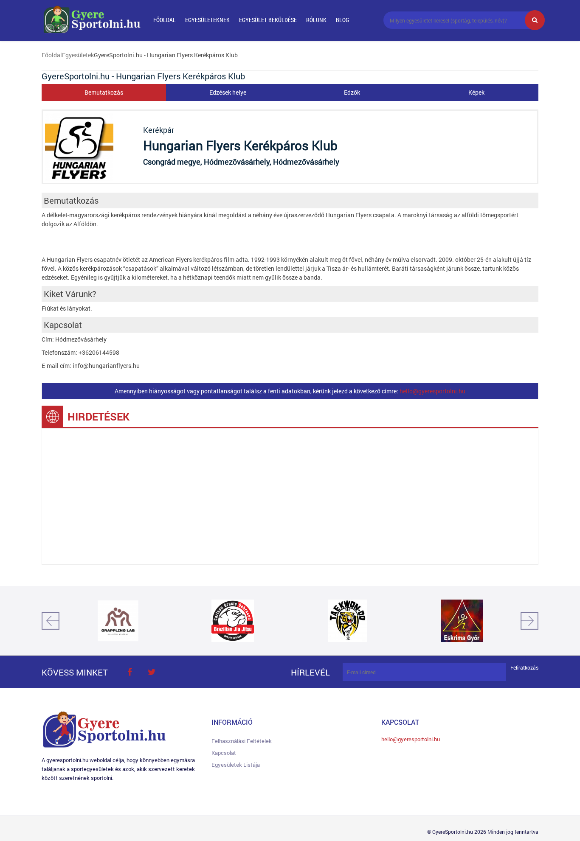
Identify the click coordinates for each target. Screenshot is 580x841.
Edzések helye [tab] (227, 92)
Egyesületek (78, 55)
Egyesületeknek (207, 20)
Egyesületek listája (235, 764)
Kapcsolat (223, 753)
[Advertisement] (290, 496)
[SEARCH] (535, 20)
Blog (342, 20)
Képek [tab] (476, 92)
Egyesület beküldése (268, 20)
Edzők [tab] (352, 92)
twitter (151, 672)
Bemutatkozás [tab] (103, 92)
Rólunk (316, 20)
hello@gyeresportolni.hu (432, 391)
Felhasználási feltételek (241, 741)
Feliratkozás (524, 667)
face (129, 672)
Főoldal (164, 20)
